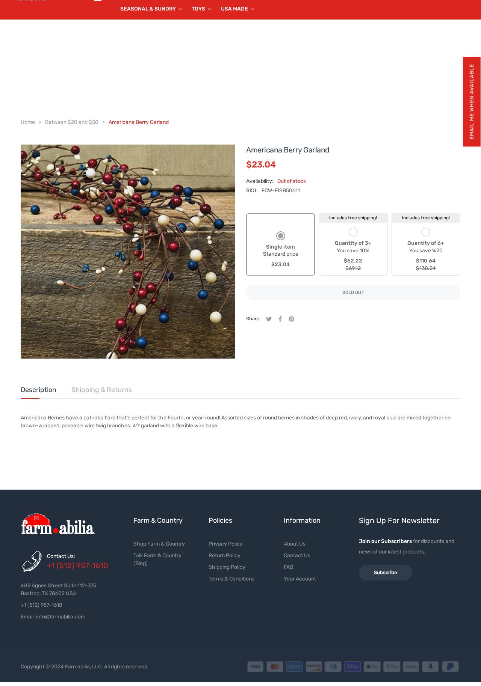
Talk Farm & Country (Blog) (157, 559)
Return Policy (224, 555)
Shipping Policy (227, 567)
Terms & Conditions (231, 579)
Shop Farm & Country (159, 544)
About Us (295, 544)
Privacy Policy (226, 544)
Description (38, 390)
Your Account (300, 579)
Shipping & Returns (101, 390)
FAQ (288, 567)
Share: (253, 318)
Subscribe (385, 572)
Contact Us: (61, 556)
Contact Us (297, 555)
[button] (471, 101)
